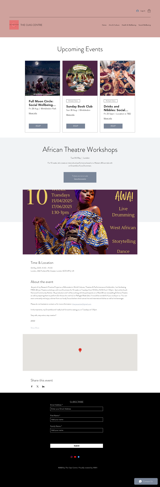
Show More (35, 328)
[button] (149, 11)
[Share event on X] (37, 386)
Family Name (55, 426)
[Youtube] (75, 457)
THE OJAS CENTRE (31, 25)
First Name (54, 415)
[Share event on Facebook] (32, 386)
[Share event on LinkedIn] (43, 386)
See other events (80, 178)
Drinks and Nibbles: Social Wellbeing (114, 108)
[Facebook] (78, 457)
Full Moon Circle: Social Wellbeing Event (41, 103)
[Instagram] (71, 457)
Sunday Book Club (79, 106)
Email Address (55, 405)
